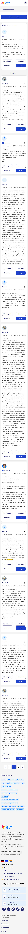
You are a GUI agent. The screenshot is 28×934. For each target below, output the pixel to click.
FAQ (5, 870)
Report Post (7, 65)
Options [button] (26, 9)
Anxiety (3, 779)
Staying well (5, 796)
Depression (20, 779)
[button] (4, 61)
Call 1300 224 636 (13, 889)
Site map (3, 931)
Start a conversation (14, 17)
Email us (10, 902)
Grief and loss (5, 783)
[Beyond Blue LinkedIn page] (22, 909)
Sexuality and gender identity (9, 793)
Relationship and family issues (9, 789)
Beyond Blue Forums (5, 2)
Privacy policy (5, 927)
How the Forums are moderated (13, 873)
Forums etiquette (9, 876)
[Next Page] (22, 767)
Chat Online (11, 896)
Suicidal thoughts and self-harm (10, 799)
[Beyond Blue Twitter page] (18, 909)
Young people (20, 809)
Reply (20, 65)
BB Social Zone (11, 779)
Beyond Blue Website (7, 826)
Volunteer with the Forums (11, 879)
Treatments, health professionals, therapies (13, 806)
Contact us (4, 920)
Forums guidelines (9, 868)
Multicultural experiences (17, 783)
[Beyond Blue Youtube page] (8, 909)
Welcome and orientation (8, 809)
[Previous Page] (5, 767)
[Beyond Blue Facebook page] (4, 909)
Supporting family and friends (9, 803)
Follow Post (21, 61)
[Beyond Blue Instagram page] (13, 909)
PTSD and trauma (6, 786)
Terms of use (5, 924)
